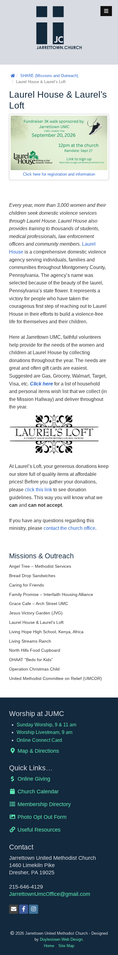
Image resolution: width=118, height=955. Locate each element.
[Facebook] (23, 909)
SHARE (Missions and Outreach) (49, 75)
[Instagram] (33, 909)
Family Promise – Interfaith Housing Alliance (51, 594)
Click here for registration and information (59, 174)
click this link (38, 489)
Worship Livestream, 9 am (44, 732)
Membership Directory (43, 804)
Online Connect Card (39, 740)
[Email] (13, 909)
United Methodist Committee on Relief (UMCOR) (55, 678)
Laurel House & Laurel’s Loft (36, 622)
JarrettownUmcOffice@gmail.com (49, 894)
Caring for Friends (26, 585)
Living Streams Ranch (30, 641)
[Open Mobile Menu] (106, 11)
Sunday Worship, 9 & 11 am (46, 724)
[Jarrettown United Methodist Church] (59, 27)
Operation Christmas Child (34, 669)
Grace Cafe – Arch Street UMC (38, 603)
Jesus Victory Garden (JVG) (36, 612)
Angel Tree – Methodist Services (40, 566)
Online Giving (33, 778)
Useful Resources (38, 829)
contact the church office (69, 528)
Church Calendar (37, 791)
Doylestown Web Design (61, 939)
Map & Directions (37, 751)
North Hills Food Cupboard (34, 650)
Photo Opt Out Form (41, 817)
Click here (41, 383)
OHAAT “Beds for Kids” (31, 659)
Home (49, 945)
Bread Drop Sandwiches (32, 575)
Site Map (66, 945)
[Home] (13, 75)
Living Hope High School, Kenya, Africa (46, 631)
